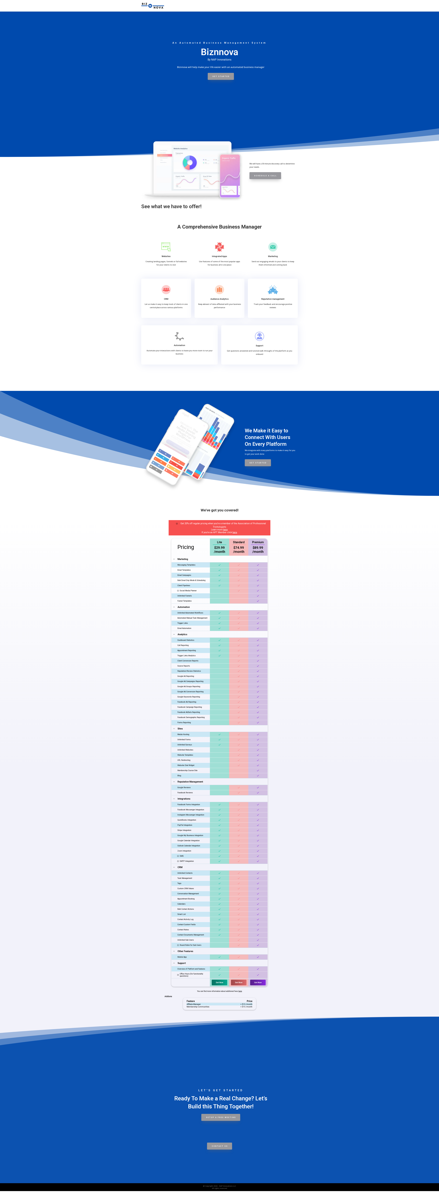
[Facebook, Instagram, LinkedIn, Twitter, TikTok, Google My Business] (178, 591)
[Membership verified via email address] (177, 523)
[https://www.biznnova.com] (152, 5)
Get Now (219, 982)
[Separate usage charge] (178, 861)
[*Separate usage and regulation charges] (178, 856)
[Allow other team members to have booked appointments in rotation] (178, 945)
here (225, 529)
